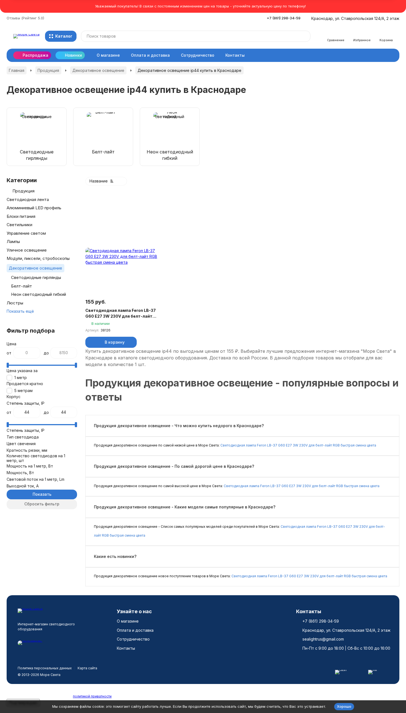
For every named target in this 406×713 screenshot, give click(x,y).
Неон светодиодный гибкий (38, 294)
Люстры (15, 302)
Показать (42, 494)
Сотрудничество (197, 55)
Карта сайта (87, 668)
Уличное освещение (27, 250)
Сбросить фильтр (41, 504)
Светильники (19, 224)
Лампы (13, 241)
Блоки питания (21, 216)
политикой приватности (92, 696)
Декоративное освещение (98, 70)
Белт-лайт (21, 286)
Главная (16, 70)
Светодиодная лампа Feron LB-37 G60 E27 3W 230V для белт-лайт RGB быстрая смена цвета (120, 313)
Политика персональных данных (45, 668)
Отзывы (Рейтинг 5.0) (25, 18)
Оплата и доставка (150, 55)
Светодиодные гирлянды (36, 277)
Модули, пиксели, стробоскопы (38, 258)
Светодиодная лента (28, 199)
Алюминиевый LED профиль (34, 207)
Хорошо (344, 706)
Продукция (48, 70)
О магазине (108, 55)
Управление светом (26, 233)
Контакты (235, 55)
